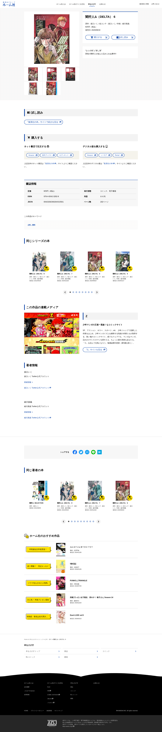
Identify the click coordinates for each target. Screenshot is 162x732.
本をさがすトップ (33, 651)
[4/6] (70, 74)
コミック (40, 639)
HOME (26, 710)
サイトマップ (58, 710)
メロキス (50, 702)
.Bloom (49, 698)
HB (48, 691)
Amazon (31, 155)
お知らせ (102, 4)
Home (26, 639)
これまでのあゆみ (29, 691)
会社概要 (26, 687)
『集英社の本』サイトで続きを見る (42, 122)
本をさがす (92, 4)
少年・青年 (31, 225)
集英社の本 (49, 163)
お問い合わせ (155, 4)
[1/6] (52, 39)
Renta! (117, 155)
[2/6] (33, 74)
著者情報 (27, 382)
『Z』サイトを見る (93, 350)
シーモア (104, 155)
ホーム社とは (61, 4)
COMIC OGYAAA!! (52, 695)
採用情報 (26, 694)
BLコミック (30, 657)
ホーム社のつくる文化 (77, 4)
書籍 (66, 657)
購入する (98, 37)
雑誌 (66, 651)
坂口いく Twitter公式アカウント (36, 388)
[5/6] (33, 88)
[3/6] (52, 74)
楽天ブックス (46, 155)
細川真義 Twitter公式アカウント (36, 418)
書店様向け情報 (144, 4)
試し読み (124, 37)
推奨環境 (49, 710)
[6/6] (52, 88)
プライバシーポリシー (37, 710)
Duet (48, 687)
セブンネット (64, 155)
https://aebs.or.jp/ (67, 726)
